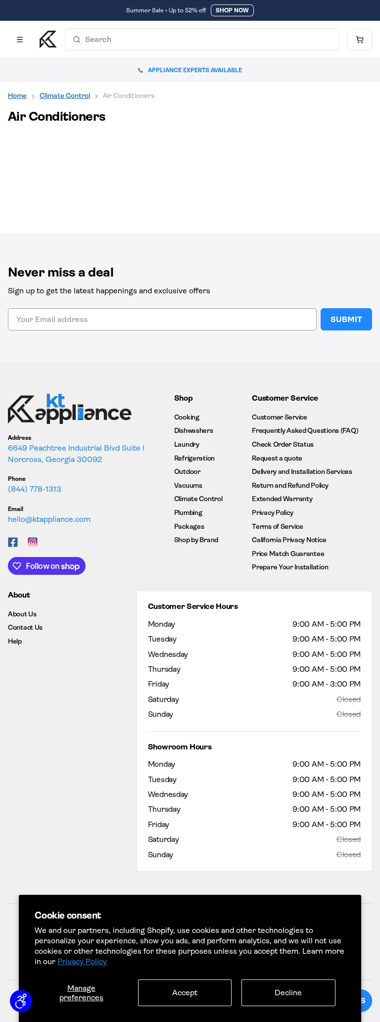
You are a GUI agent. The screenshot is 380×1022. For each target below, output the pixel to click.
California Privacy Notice (289, 540)
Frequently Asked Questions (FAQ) (305, 430)
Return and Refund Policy (290, 485)
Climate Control (65, 95)
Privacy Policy (82, 961)
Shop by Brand (196, 540)
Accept (184, 992)
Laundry (186, 444)
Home (17, 95)
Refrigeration (194, 458)
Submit (346, 319)
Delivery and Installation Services (302, 471)
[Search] (77, 40)
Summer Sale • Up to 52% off (166, 10)
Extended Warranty (282, 499)
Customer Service (279, 417)
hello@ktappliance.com (49, 519)
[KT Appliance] (48, 39)
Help (15, 641)
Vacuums (188, 485)
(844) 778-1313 (34, 489)
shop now (232, 10)
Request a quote (277, 458)
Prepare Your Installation (290, 567)
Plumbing (188, 512)
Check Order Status (283, 444)
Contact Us (25, 627)
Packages (189, 526)
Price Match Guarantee (288, 553)
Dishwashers (193, 430)
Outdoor (187, 471)
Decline (288, 992)
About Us (22, 614)
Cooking (186, 417)
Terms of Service (277, 526)
